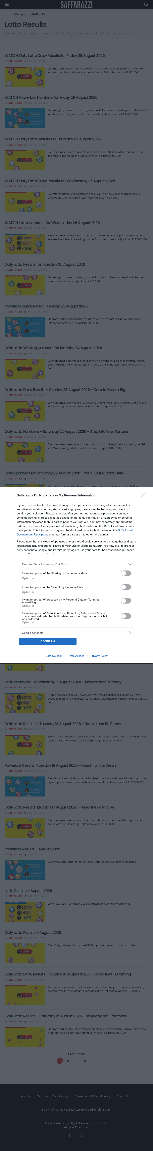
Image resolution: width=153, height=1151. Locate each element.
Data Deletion (54, 655)
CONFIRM (47, 641)
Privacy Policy (99, 655)
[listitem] (76, 564)
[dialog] (76, 575)
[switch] (126, 573)
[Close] (145, 495)
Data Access (76, 655)
